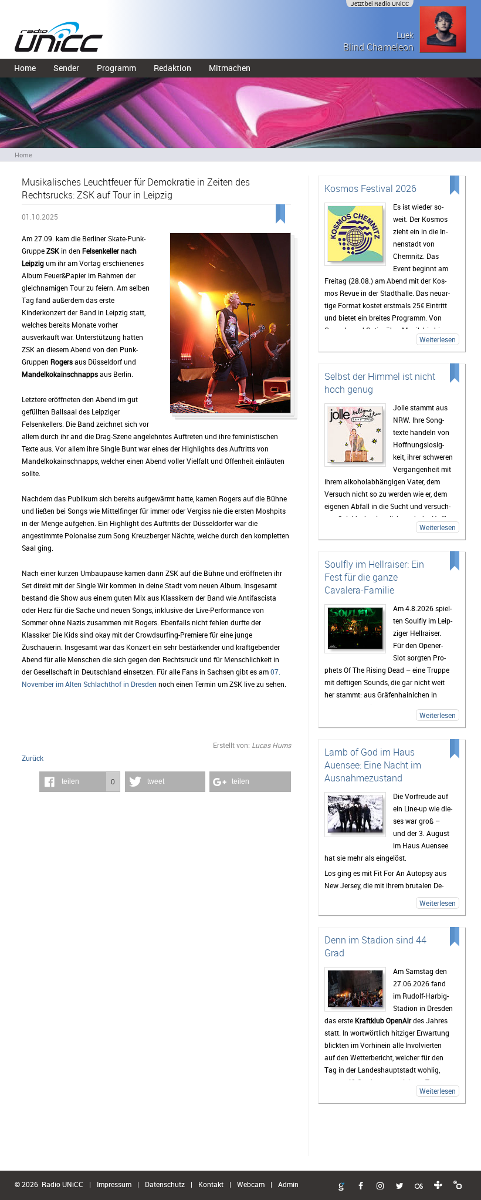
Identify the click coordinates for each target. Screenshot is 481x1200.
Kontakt (210, 1184)
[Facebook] (361, 1186)
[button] (79, 781)
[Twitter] (399, 1186)
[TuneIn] (438, 1185)
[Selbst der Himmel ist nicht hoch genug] (355, 435)
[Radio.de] (457, 1185)
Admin (288, 1184)
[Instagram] (380, 1186)
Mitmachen (229, 67)
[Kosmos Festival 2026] (355, 234)
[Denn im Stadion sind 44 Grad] (355, 989)
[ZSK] (230, 326)
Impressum (114, 1184)
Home (25, 67)
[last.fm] (419, 1186)
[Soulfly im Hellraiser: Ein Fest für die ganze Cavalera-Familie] (355, 628)
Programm (116, 67)
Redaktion (172, 67)
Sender (66, 67)
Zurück (32, 758)
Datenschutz (165, 1184)
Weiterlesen (437, 339)
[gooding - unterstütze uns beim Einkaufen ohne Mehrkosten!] (341, 1187)
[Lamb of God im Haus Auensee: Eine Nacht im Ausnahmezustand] (355, 814)
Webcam (251, 1184)
